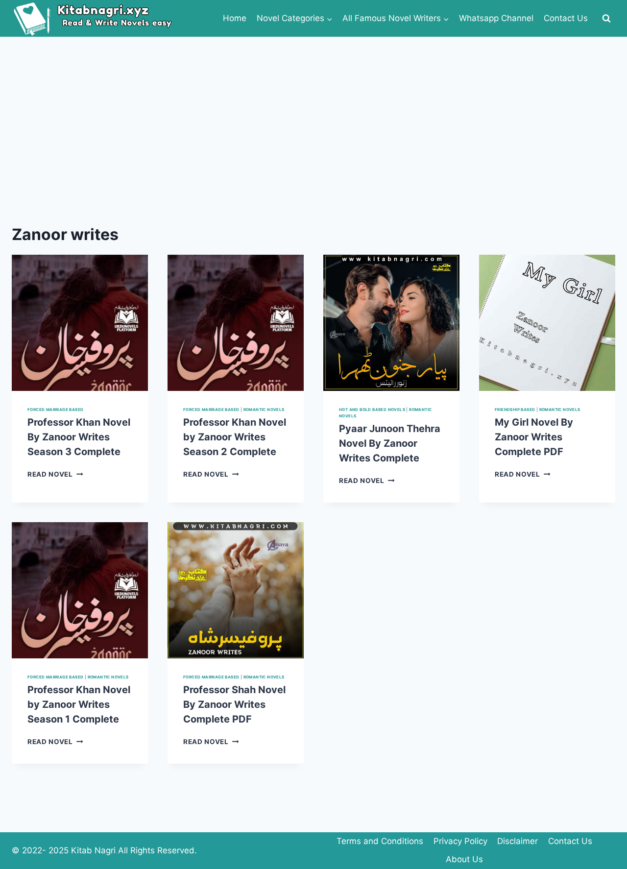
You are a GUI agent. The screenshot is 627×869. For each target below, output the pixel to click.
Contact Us (566, 18)
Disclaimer (517, 841)
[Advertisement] (313, 110)
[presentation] (80, 323)
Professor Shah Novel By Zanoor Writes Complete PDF (234, 704)
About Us (464, 859)
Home (234, 18)
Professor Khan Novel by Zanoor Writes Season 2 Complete (234, 437)
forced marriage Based (55, 409)
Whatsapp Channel (496, 18)
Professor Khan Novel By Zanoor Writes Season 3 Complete (78, 437)
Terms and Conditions (380, 841)
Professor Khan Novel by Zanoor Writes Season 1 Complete (78, 704)
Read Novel (55, 474)
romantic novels (264, 409)
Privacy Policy (460, 841)
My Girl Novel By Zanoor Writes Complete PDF (534, 437)
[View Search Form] (606, 18)
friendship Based (515, 409)
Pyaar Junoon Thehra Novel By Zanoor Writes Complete (389, 443)
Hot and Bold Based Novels (372, 409)
